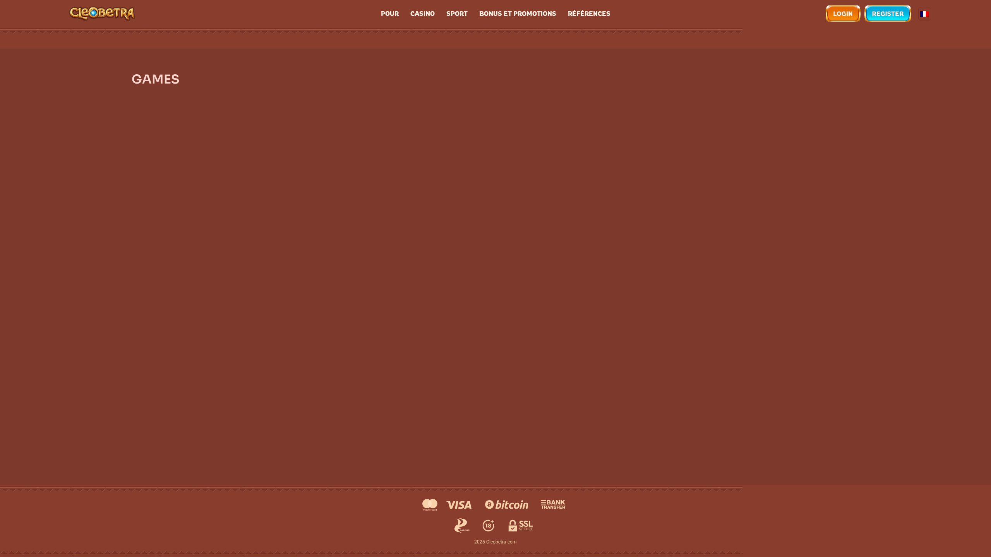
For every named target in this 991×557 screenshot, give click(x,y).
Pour (390, 13)
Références (589, 13)
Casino (422, 13)
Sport (457, 13)
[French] (924, 14)
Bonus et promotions (517, 13)
